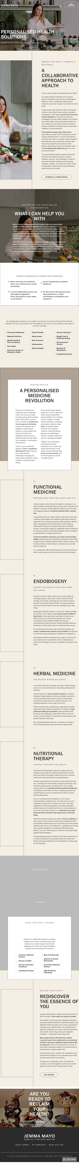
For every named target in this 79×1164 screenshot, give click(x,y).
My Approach (39, 1145)
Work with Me (56, 1145)
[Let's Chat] (64, 1159)
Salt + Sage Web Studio (48, 1156)
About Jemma (22, 1145)
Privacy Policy (66, 1156)
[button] (60, 6)
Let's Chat (71, 1159)
